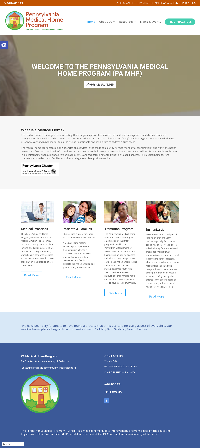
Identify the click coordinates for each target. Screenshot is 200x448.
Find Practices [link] (180, 22)
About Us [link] (105, 22)
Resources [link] (126, 22)
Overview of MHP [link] (102, 84)
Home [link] (91, 22)
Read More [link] (31, 275)
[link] (4, 45)
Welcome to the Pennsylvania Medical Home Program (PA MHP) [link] (100, 70)
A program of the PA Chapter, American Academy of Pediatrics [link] (156, 3)
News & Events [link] (150, 22)
